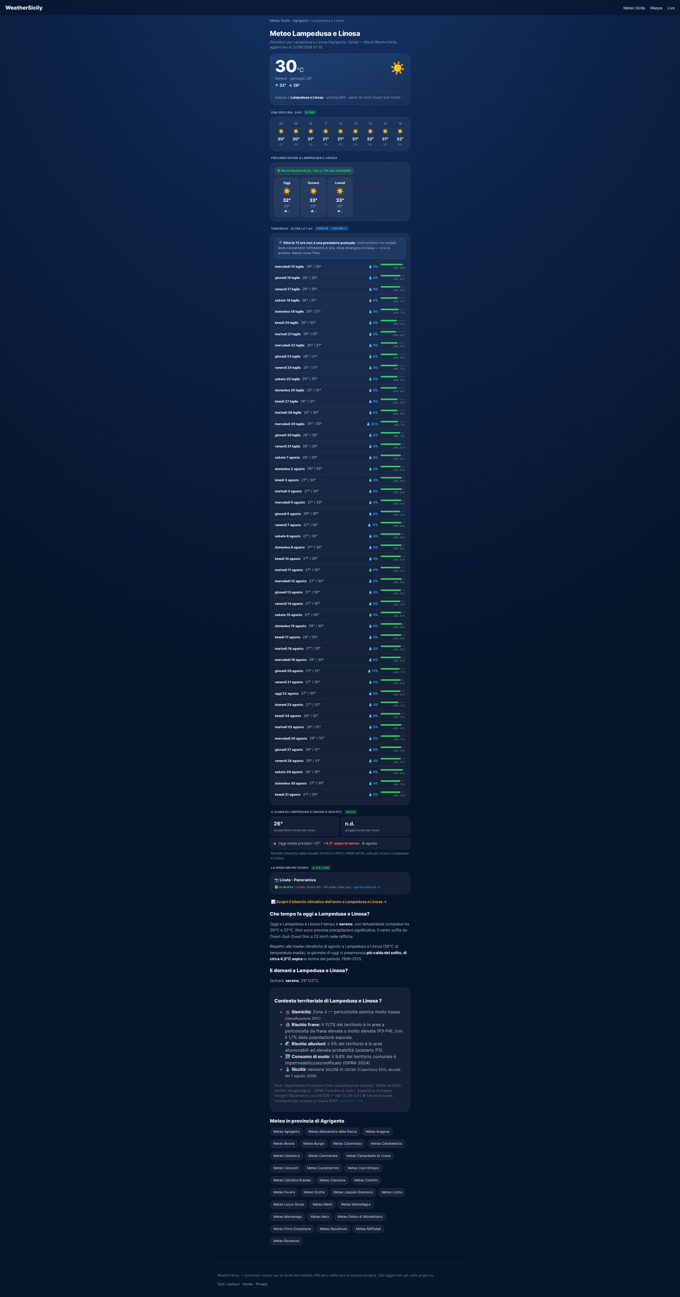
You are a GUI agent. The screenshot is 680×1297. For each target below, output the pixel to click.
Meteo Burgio (313, 1143)
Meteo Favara (284, 1192)
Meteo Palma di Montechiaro (360, 1217)
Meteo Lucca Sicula (288, 1204)
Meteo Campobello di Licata (368, 1156)
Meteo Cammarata (323, 1156)
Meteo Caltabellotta (386, 1143)
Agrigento (300, 21)
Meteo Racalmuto (333, 1229)
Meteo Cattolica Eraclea (292, 1180)
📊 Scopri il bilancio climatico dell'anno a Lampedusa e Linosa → (329, 901)
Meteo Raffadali (368, 1229)
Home (248, 1284)
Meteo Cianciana (333, 1180)
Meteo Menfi (322, 1204)
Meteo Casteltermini (323, 1168)
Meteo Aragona (377, 1132)
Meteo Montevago (287, 1217)
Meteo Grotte (314, 1192)
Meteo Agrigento (286, 1132)
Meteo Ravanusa (286, 1241)
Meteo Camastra (286, 1156)
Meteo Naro (320, 1217)
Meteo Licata (392, 1192)
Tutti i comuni (228, 1284)
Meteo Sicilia (634, 8)
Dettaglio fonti (351, 1101)
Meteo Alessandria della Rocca (332, 1132)
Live (671, 8)
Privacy (261, 1284)
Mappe (656, 8)
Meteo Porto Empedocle (292, 1229)
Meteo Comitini (366, 1180)
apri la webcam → (367, 887)
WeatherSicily (23, 8)
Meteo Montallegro (356, 1204)
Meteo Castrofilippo (363, 1168)
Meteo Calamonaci (347, 1143)
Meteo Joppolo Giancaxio (353, 1192)
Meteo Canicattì (285, 1168)
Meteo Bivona (284, 1143)
